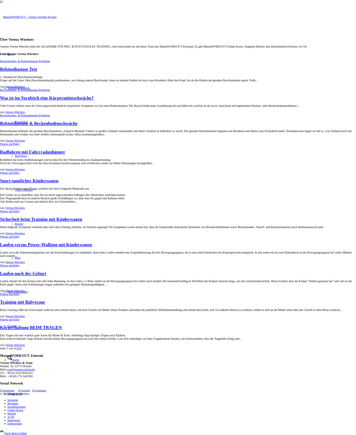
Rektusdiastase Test (18, 69)
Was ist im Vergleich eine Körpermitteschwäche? (47, 97)
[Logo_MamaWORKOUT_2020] (28, 17)
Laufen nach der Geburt (23, 273)
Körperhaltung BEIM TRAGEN (31, 327)
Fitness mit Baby (10, 144)
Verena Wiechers (15, 86)
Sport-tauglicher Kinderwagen (29, 180)
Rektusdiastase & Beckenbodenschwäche (39, 123)
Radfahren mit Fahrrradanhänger (32, 152)
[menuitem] (181, 400)
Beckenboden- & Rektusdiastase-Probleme (25, 61)
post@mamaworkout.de (21, 369)
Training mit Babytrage (22, 302)
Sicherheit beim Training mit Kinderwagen (41, 219)
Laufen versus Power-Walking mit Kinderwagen (46, 244)
